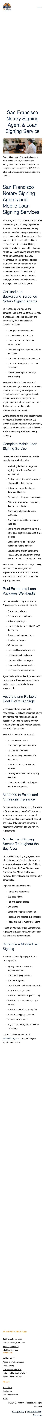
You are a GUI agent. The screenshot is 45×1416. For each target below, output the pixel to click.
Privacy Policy (18, 1411)
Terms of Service (34, 1411)
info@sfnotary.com (11, 1038)
